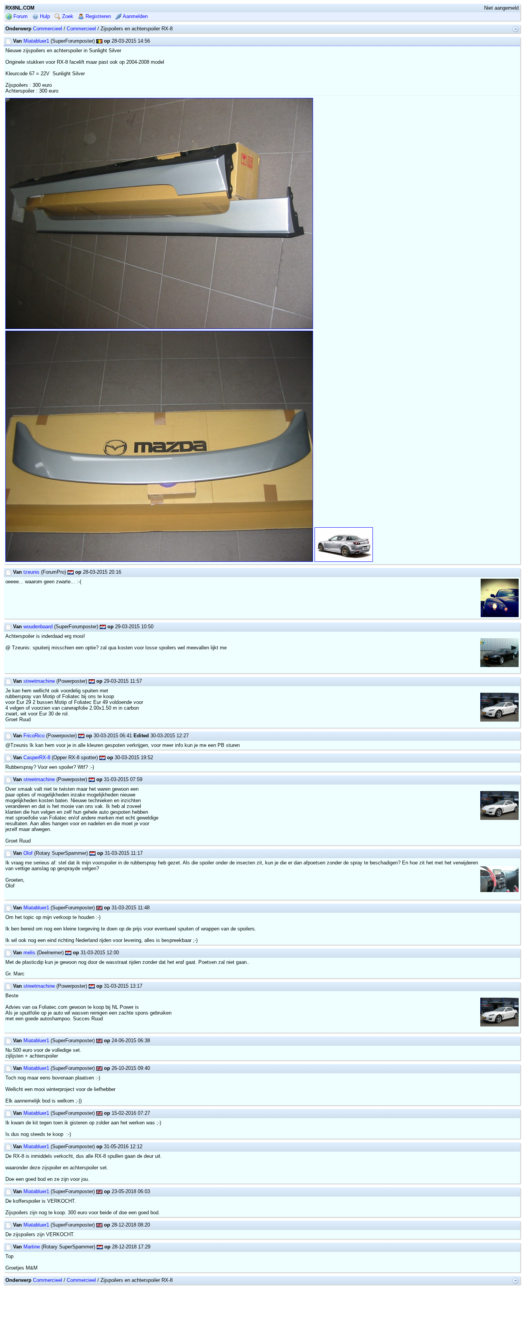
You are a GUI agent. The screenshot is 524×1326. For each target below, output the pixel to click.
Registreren (97, 16)
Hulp (44, 16)
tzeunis (31, 572)
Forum (20, 16)
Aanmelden (135, 16)
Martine (31, 1247)
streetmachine (39, 681)
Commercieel (47, 28)
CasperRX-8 (36, 757)
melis (29, 952)
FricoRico (33, 735)
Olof (28, 853)
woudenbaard (38, 626)
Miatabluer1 (36, 41)
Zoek (67, 16)
